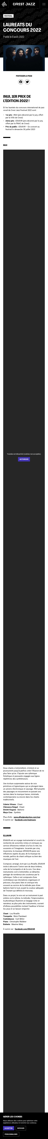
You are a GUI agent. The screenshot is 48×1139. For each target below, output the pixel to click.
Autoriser (24, 459)
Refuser (20, 1128)
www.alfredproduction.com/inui (27, 817)
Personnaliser (11, 1134)
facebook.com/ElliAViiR (25, 929)
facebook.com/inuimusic (25, 820)
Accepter (9, 1128)
